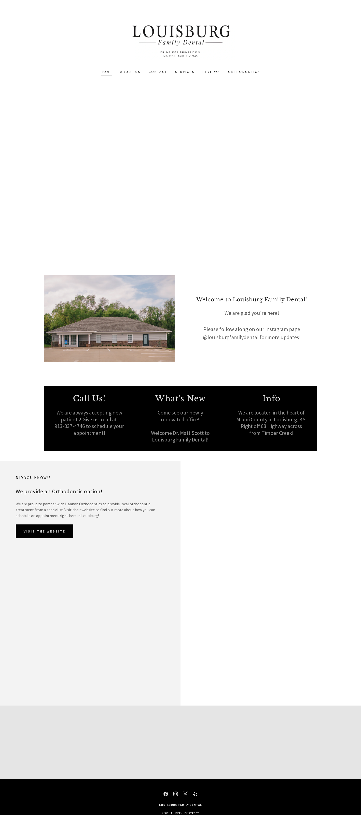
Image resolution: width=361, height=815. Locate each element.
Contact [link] (158, 71)
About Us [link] (130, 71)
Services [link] (185, 71)
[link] (180, 37)
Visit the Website (44, 531)
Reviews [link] (211, 71)
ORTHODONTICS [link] (244, 71)
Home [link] (106, 71)
